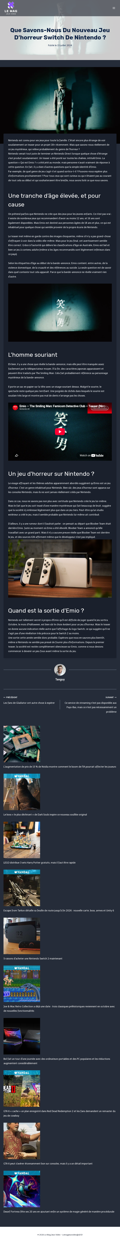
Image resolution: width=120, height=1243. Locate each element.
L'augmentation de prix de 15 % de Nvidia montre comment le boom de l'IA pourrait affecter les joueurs (60, 766)
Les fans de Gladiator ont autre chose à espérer (29, 700)
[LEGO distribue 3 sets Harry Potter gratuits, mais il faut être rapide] (60, 840)
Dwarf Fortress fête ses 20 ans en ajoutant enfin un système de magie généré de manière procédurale (59, 1211)
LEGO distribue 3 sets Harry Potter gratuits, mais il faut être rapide (40, 862)
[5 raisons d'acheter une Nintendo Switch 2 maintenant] (60, 936)
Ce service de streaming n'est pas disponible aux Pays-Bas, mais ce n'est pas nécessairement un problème (90, 704)
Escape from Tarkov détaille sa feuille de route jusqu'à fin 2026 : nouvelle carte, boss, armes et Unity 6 (59, 910)
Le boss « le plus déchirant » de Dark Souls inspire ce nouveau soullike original (45, 814)
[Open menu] (113, 8)
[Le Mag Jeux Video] (11, 8)
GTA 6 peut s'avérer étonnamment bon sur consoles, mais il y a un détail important (48, 1163)
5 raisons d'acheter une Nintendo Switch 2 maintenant (33, 958)
